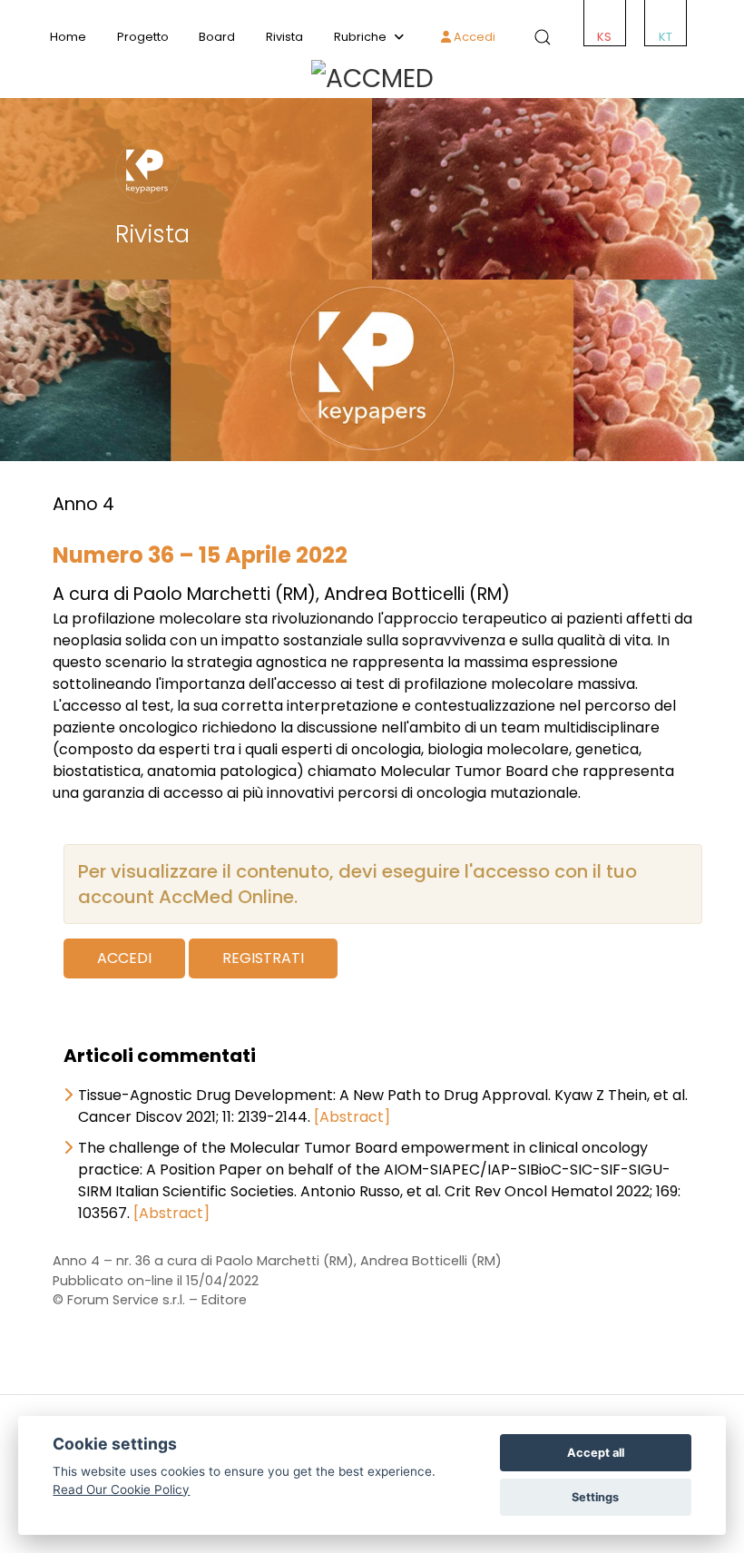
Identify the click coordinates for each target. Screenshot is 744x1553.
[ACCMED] (371, 78)
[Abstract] (352, 1116)
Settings (595, 1497)
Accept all (595, 1453)
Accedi (473, 36)
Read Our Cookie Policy (121, 1489)
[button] (539, 37)
